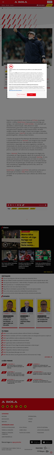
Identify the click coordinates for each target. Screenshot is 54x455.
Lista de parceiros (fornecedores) (15, 90)
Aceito (31, 94)
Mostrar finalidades (22, 94)
